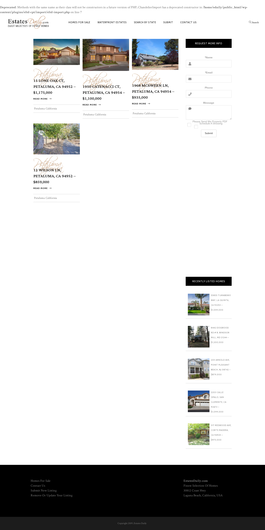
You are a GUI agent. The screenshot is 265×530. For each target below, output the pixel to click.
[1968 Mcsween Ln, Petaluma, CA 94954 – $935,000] (155, 54)
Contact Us (38, 486)
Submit (209, 133)
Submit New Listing (44, 490)
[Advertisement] (209, 211)
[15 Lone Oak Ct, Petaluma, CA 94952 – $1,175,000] (56, 51)
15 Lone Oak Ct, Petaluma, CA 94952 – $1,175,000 (54, 86)
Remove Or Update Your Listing (51, 495)
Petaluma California (47, 74)
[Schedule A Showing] (208, 126)
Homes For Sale (40, 481)
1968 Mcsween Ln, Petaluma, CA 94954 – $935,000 (153, 91)
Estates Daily (140, 523)
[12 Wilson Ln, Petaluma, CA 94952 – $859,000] (56, 139)
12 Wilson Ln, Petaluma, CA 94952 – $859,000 (54, 176)
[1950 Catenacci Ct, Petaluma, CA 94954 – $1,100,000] (106, 55)
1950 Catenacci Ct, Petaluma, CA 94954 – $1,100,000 (104, 92)
